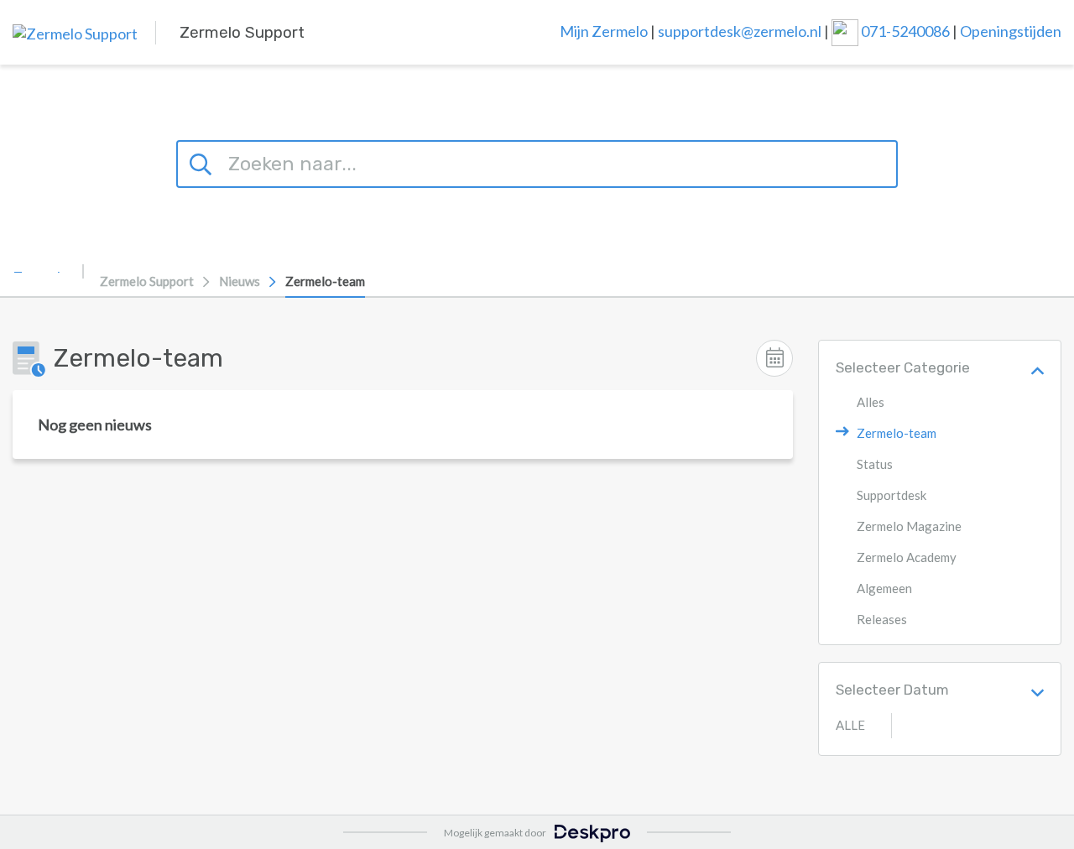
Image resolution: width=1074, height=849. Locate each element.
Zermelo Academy (907, 557)
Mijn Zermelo (604, 30)
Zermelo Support (147, 281)
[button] (1037, 368)
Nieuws (239, 281)
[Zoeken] (203, 161)
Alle (850, 724)
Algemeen (884, 588)
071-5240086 (906, 30)
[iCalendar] (774, 358)
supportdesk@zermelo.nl (739, 30)
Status (875, 463)
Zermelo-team (325, 281)
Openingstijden (1010, 30)
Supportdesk (891, 495)
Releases (882, 619)
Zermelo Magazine (909, 526)
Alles (870, 401)
